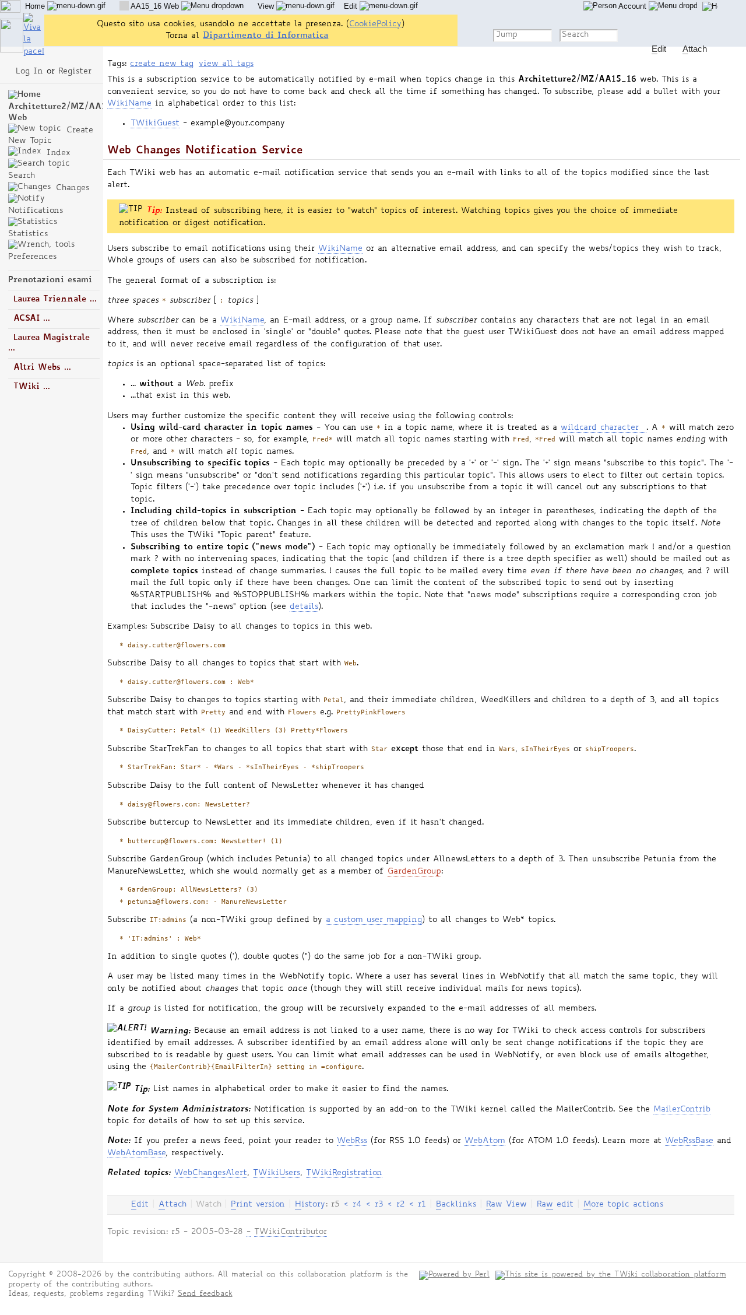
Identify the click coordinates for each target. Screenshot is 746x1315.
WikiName (129, 104)
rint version (258, 1205)
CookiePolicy (375, 24)
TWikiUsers (276, 1173)
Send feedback (205, 1294)
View (267, 6)
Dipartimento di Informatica (265, 36)
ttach (172, 1205)
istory (310, 1205)
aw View (506, 1205)
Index (57, 153)
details (304, 607)
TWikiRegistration (344, 1173)
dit (140, 1205)
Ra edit (555, 1205)
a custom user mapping (374, 920)
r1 (422, 1205)
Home (36, 6)
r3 (379, 1205)
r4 (357, 1205)
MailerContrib (681, 1110)
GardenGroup (414, 872)
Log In (29, 72)
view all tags (226, 64)
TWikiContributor (290, 1232)
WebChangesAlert (210, 1173)
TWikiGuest (155, 124)
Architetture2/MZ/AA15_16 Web (67, 112)
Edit (352, 6)
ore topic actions (623, 1205)
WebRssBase (689, 1141)
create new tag (161, 64)
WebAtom (485, 1141)
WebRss (352, 1141)
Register (75, 72)
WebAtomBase (136, 1153)
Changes (70, 188)
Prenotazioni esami (50, 280)
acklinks (456, 1205)
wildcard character (600, 428)
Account (633, 6)
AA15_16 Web (155, 6)
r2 (400, 1205)
